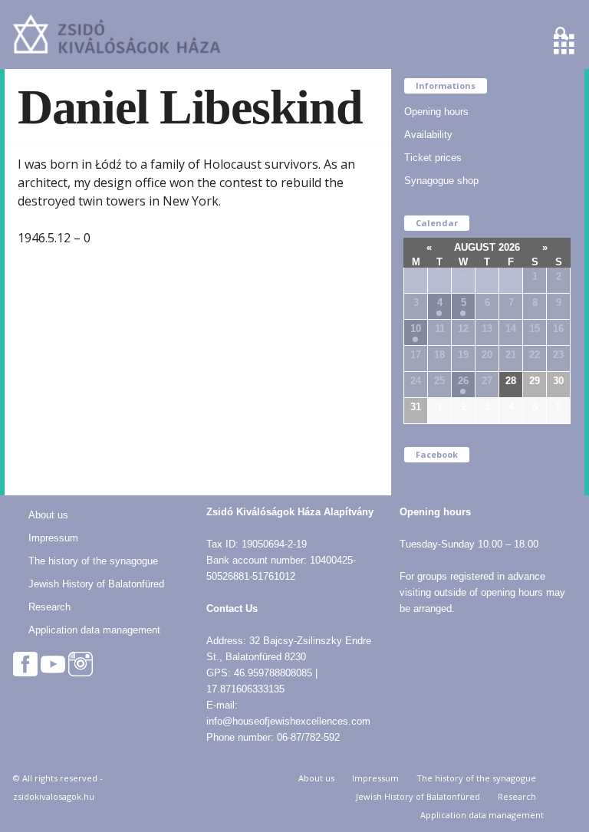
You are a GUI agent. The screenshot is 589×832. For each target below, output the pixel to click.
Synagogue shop (441, 180)
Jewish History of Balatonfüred (96, 584)
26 (463, 380)
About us (48, 515)
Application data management (94, 630)
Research (49, 607)
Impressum (53, 538)
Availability (428, 134)
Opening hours (436, 111)
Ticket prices (433, 157)
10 (415, 328)
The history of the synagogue (93, 561)
